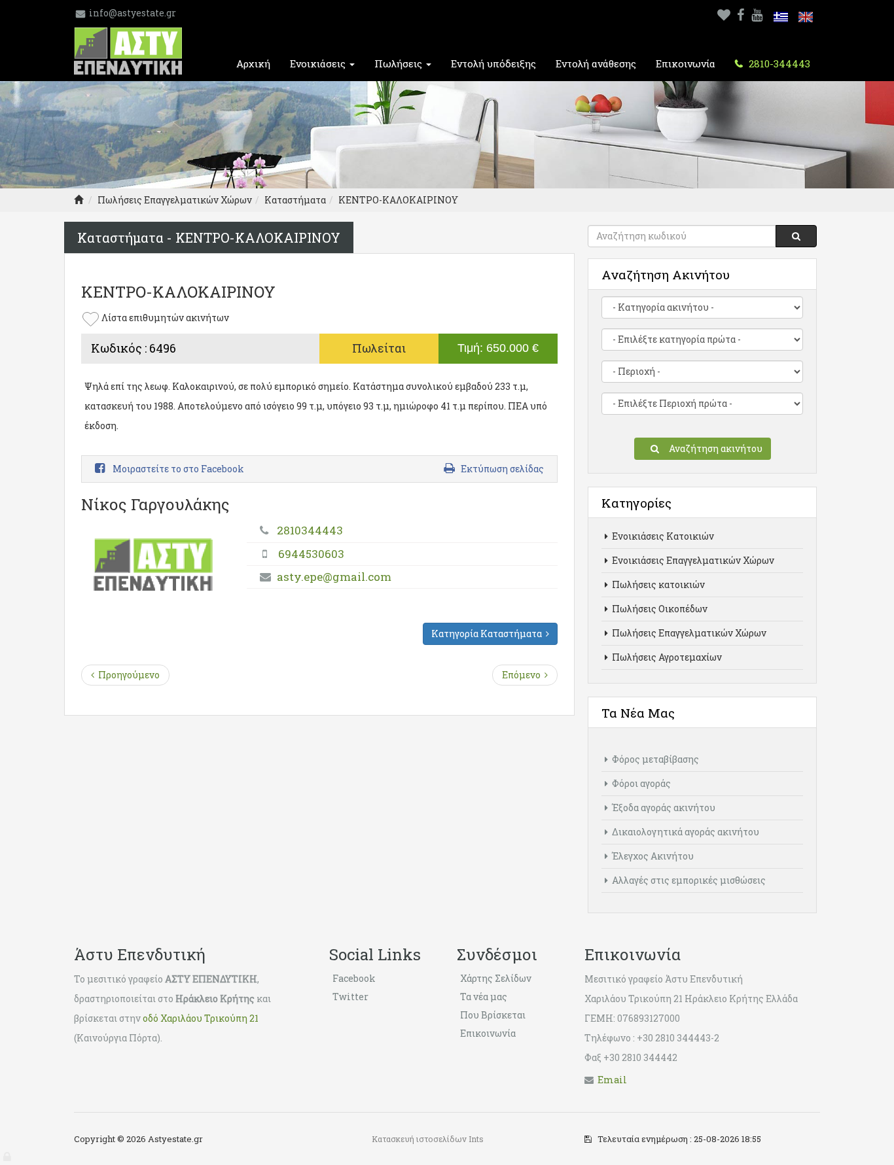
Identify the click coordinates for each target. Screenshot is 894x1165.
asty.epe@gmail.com (334, 576)
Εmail (612, 1079)
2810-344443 (778, 63)
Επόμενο (523, 675)
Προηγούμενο (127, 675)
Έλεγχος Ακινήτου (652, 856)
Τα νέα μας (483, 996)
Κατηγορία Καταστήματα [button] (488, 633)
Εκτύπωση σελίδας (502, 468)
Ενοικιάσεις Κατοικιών (662, 536)
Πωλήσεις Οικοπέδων (658, 608)
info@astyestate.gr (132, 13)
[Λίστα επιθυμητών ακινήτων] (724, 13)
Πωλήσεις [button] (399, 63)
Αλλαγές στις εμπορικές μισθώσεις (688, 880)
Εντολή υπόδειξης (493, 63)
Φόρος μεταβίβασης (654, 759)
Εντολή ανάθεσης (596, 63)
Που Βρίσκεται (493, 1015)
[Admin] (8, 1153)
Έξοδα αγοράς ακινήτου (662, 807)
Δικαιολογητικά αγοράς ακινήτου (684, 832)
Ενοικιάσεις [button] (319, 63)
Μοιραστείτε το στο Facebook (177, 468)
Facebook (354, 978)
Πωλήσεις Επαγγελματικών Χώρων (175, 200)
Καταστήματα (295, 200)
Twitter (350, 996)
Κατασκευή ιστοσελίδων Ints (428, 1139)
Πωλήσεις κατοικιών (657, 584)
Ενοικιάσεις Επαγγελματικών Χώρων (692, 560)
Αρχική (253, 63)
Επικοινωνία (685, 63)
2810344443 (310, 530)
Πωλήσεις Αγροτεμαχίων (666, 657)
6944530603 (311, 553)
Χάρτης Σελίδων (495, 978)
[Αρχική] (78, 200)
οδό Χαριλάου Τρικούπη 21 (201, 1018)
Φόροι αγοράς (640, 783)
